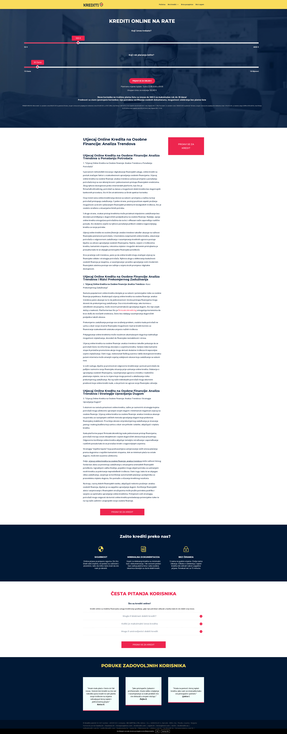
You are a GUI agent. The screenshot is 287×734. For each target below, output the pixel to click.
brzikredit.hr (169, 728)
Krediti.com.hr (90, 723)
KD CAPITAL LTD (133, 723)
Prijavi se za (142, 81)
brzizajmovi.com (163, 726)
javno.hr (133, 728)
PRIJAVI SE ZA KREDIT (122, 512)
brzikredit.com (140, 726)
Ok (157, 731)
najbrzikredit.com (108, 728)
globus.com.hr (156, 728)
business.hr (110, 726)
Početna (162, 5)
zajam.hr (151, 726)
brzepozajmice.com (124, 726)
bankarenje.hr (122, 728)
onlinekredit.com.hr (91, 728)
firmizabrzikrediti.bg (127, 310)
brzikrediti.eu (183, 726)
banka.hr (99, 726)
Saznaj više (165, 731)
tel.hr (174, 726)
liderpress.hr (143, 728)
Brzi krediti (172, 5)
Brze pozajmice (187, 5)
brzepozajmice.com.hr (184, 728)
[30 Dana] (37, 67)
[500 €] (78, 42)
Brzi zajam (200, 5)
